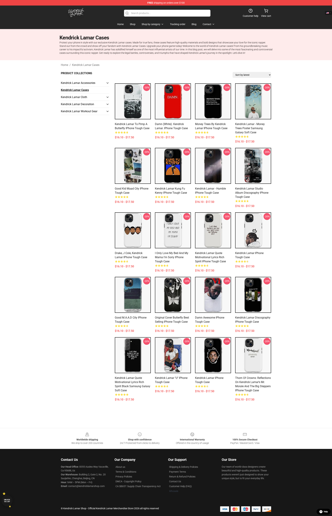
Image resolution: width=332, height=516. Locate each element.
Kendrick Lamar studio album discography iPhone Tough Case (251, 193)
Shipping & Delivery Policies (183, 467)
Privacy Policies (124, 476)
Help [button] (326, 511)
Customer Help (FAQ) (180, 486)
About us (120, 467)
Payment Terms (177, 471)
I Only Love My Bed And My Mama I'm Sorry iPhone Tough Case (171, 257)
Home (64, 65)
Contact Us (175, 481)
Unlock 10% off (7, 501)
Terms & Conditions (126, 471)
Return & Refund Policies (182, 476)
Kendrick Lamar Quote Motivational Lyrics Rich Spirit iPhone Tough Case (210, 257)
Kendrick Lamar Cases (85, 65)
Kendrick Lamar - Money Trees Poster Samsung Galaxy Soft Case (250, 128)
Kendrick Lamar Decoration (77, 104)
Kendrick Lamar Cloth (74, 97)
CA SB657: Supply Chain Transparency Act (138, 486)
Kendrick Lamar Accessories (78, 83)
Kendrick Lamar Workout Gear (79, 111)
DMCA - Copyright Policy (128, 481)
